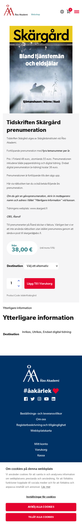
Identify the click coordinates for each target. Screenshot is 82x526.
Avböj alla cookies (41, 507)
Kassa (41, 455)
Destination (15, 266)
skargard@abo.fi (32, 233)
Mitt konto (41, 444)
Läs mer (45, 486)
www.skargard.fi (38, 208)
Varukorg (41, 449)
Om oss (41, 419)
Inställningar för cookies (41, 497)
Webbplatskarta (41, 430)
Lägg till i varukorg (39, 283)
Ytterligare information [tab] (17, 308)
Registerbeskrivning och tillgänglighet (41, 425)
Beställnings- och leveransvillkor (41, 413)
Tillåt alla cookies (41, 517)
